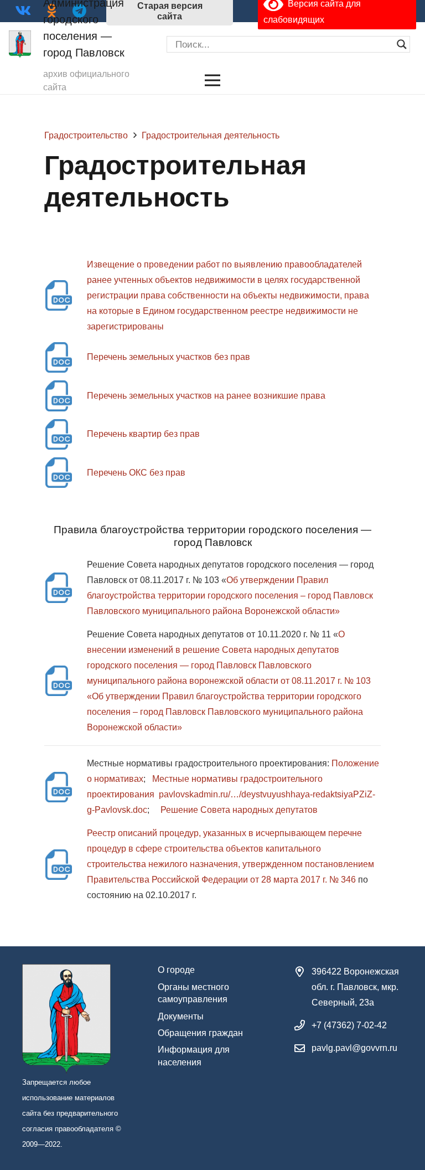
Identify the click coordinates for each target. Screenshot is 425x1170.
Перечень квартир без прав (143, 434)
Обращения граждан (200, 1033)
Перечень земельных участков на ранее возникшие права (206, 395)
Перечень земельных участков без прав (168, 357)
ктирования (130, 794)
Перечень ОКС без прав (136, 472)
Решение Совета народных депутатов (239, 810)
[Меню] (212, 80)
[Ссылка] (20, 44)
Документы (181, 1016)
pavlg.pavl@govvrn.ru (354, 1048)
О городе (176, 970)
